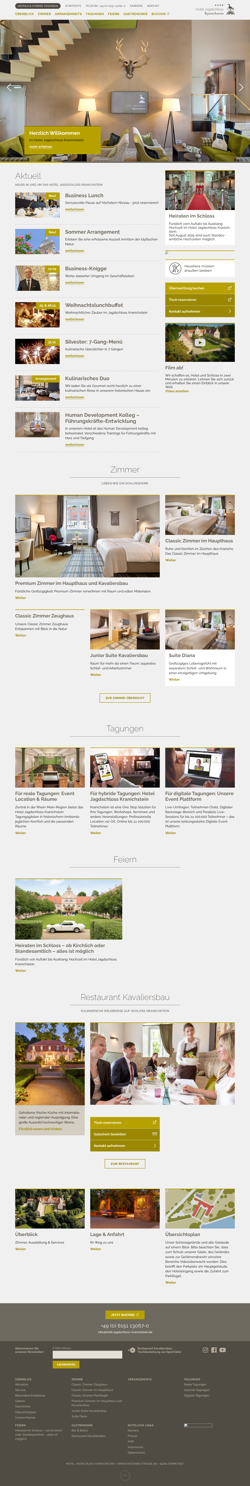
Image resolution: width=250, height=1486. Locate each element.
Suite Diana (182, 655)
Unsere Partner (25, 1417)
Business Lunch (84, 195)
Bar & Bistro (80, 1430)
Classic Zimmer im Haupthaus (199, 540)
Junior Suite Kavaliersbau (119, 655)
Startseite (73, 5)
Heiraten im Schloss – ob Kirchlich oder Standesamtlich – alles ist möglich (60, 948)
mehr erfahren (40, 147)
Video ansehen (177, 391)
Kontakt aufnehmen (184, 311)
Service (20, 1390)
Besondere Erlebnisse (30, 1395)
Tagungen (95, 14)
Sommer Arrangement (92, 232)
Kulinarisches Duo (87, 378)
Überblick (24, 14)
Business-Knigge (86, 269)
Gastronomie (136, 14)
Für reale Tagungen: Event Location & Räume (44, 796)
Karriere (136, 5)
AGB (131, 1441)
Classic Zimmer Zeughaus (44, 616)
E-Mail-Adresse (62, 1348)
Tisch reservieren (182, 300)
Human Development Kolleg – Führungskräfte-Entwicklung (102, 418)
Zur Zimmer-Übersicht (125, 698)
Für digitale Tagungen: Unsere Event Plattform (199, 796)
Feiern (114, 14)
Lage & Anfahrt (107, 1234)
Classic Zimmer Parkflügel (90, 1395)
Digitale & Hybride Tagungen (38, 6)
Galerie (20, 1401)
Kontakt (153, 5)
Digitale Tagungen (196, 1395)
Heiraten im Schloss (191, 216)
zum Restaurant (125, 1164)
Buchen (159, 14)
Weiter (20, 598)
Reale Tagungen (195, 1384)
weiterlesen (74, 209)
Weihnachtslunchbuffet (94, 305)
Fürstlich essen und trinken (40, 1129)
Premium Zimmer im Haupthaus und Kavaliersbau (71, 583)
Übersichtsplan (182, 1234)
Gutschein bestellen (110, 1134)
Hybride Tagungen (196, 1390)
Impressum (135, 1447)
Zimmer (44, 14)
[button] (240, 87)
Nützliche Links (141, 1425)
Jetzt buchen (123, 1315)
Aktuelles (21, 1384)
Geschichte (22, 1406)
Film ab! (174, 367)
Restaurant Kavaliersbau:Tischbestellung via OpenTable (159, 1350)
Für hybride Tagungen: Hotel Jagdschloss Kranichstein (122, 796)
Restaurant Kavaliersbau (88, 1436)
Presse (132, 1436)
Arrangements (68, 14)
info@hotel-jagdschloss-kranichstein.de (125, 1332)
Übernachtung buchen (186, 288)
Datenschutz (136, 1452)
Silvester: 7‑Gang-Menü (93, 342)
